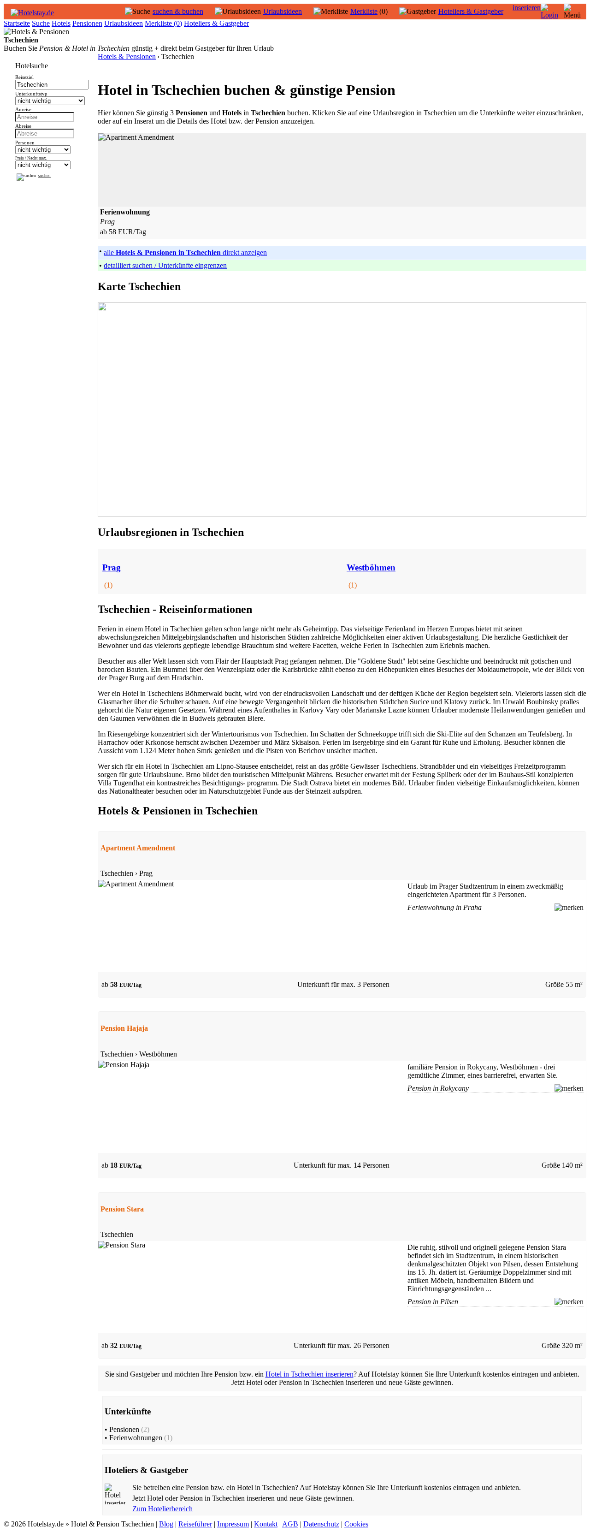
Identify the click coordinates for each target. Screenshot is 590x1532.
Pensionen (87, 23)
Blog (166, 1524)
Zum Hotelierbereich (162, 1509)
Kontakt (265, 1524)
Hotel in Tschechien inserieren (310, 1374)
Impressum (233, 1524)
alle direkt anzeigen (185, 252)
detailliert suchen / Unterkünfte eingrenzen (165, 265)
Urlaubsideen (282, 11)
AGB (290, 1524)
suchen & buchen (178, 11)
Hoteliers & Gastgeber (470, 11)
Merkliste (364, 11)
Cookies (356, 1524)
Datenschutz (321, 1524)
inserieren (527, 8)
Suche (41, 23)
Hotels (61, 23)
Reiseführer (195, 1524)
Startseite (17, 23)
